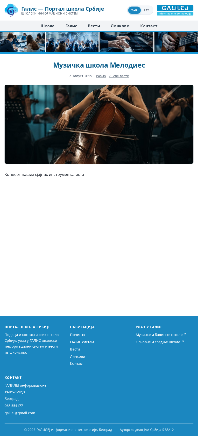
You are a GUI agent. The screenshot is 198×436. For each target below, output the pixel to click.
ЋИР (134, 10)
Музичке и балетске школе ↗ (161, 334)
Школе (48, 26)
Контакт (148, 26)
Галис (71, 26)
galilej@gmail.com (20, 412)
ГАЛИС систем (82, 341)
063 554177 (14, 405)
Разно (101, 76)
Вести (94, 26)
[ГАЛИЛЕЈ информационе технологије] (175, 10)
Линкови (120, 26)
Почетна (77, 334)
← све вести (119, 76)
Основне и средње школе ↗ (160, 341)
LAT (146, 10)
